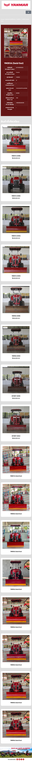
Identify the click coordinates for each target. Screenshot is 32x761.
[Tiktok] (21, 759)
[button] (28, 12)
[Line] (23, 759)
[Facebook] (17, 759)
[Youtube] (19, 759)
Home (2, 19)
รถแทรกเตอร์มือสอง (10, 19)
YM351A (18, 19)
